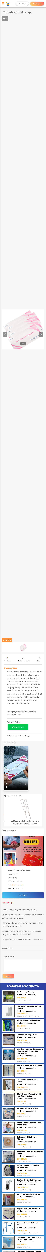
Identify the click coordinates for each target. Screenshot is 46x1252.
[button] (5, 334)
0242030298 (19, 727)
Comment (9, 956)
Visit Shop (23, 895)
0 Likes (7, 661)
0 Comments (24, 661)
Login (23, 3)
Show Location (17, 885)
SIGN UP (38, 3)
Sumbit (8, 976)
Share (39, 661)
